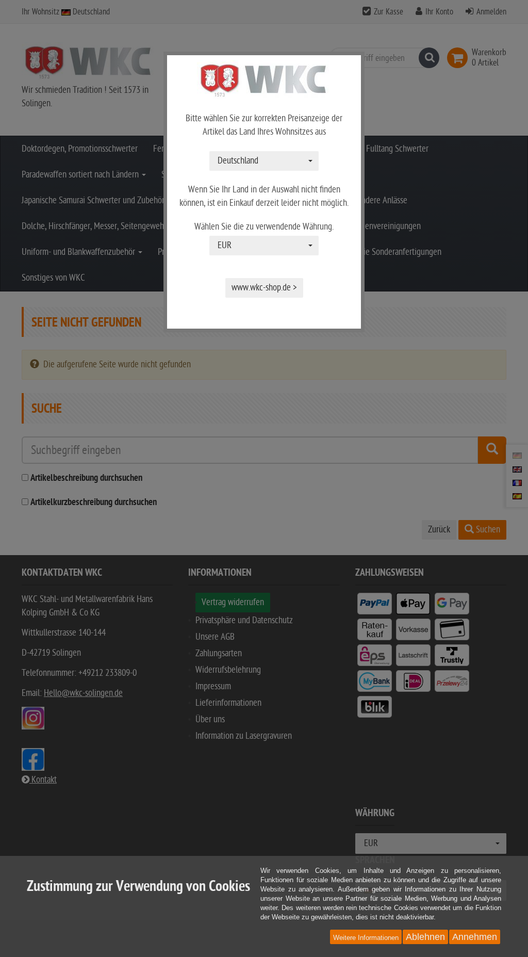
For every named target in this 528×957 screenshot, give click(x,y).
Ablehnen (425, 937)
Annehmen (474, 937)
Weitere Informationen (366, 938)
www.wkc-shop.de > (264, 287)
